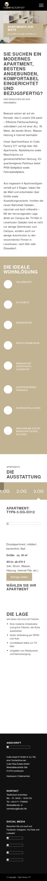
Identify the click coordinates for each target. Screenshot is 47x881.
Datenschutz (24, 776)
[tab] (21, 492)
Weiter (44, 20)
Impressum (12, 776)
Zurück (2, 20)
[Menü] (39, 5)
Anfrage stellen (19, 577)
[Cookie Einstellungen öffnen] (5, 877)
